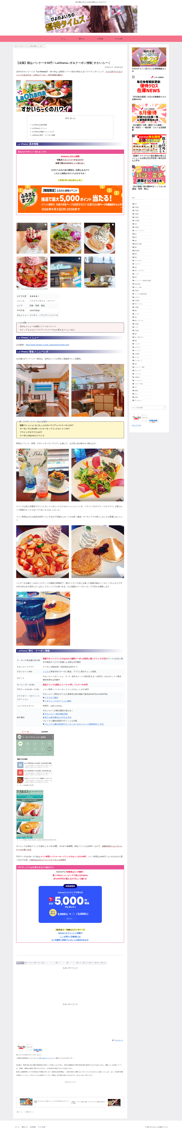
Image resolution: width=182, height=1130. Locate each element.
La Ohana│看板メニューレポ (43, 132)
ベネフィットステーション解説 (58, 701)
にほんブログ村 (136, 425)
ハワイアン (72, 963)
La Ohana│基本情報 (39, 125)
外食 (86, 963)
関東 (98, 963)
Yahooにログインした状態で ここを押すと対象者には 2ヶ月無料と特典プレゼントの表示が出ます (70, 936)
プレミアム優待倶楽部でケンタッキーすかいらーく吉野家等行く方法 (74, 724)
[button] (165, 407)
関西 (104, 963)
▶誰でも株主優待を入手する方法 (57, 717)
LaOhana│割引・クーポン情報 (43, 135)
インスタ (46, 672)
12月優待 (30, 963)
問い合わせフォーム (45, 1058)
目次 (67, 118)
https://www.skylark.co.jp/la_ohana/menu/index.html (47, 345)
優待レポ (21, 963)
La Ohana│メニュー (39, 128)
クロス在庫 (41, 1127)
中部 (80, 963)
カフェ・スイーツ (49, 963)
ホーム (17, 1127)
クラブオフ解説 (51, 698)
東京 (92, 963)
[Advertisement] (70, 53)
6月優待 (38, 963)
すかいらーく (61, 963)
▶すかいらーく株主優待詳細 (55, 714)
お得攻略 (33, 1127)
